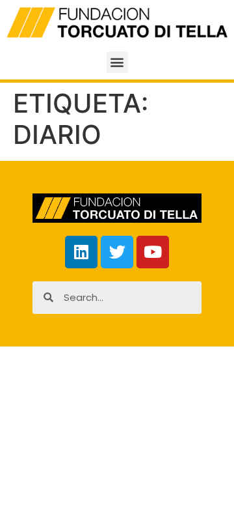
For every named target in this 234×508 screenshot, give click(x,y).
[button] (117, 62)
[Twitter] (117, 252)
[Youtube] (152, 252)
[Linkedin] (81, 252)
